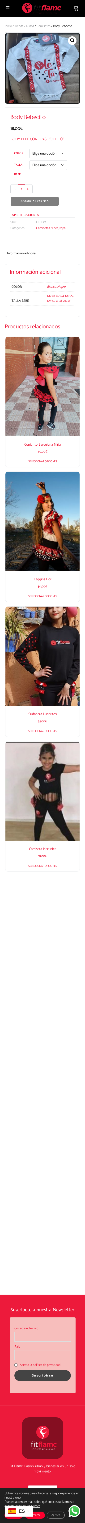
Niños (30, 26)
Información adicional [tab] (21, 253)
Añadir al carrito (35, 201)
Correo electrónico (26, 1328)
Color (18, 153)
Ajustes (55, 1515)
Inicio (8, 26)
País (17, 1346)
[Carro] (76, 8)
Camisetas (44, 26)
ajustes (35, 1506)
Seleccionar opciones (42, 461)
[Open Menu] (7, 8)
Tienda (19, 26)
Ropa (62, 228)
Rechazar (35, 1515)
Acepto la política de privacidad (40, 1364)
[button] (72, 40)
